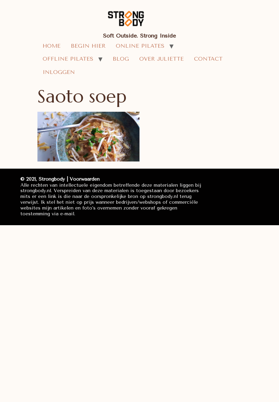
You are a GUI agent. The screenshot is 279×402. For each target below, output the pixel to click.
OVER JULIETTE (161, 59)
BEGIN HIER (88, 46)
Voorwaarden (85, 179)
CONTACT (208, 59)
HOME (52, 46)
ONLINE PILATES (140, 46)
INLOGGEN (59, 72)
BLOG (121, 59)
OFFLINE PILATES (68, 59)
